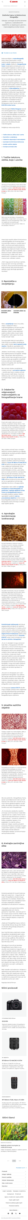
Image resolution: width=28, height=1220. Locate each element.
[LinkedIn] (12, 1213)
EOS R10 (21, 635)
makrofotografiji (18, 58)
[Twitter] (16, 1213)
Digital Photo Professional (10, 633)
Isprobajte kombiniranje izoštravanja (13, 142)
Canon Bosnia (13, 1210)
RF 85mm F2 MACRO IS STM (12, 1060)
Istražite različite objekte (10, 144)
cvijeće (8, 64)
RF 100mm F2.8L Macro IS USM (13, 1100)
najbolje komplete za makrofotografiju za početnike (13, 488)
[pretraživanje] (2, 2)
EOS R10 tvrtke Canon (8, 105)
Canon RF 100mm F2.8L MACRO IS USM (13, 436)
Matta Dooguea (16, 109)
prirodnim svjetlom (19, 370)
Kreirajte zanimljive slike (10, 146)
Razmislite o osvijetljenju (10, 137)
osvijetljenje (9, 324)
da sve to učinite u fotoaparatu (11, 639)
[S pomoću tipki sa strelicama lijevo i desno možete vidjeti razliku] (14, 299)
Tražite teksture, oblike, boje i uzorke (13, 134)
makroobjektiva (14, 88)
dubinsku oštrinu (6, 561)
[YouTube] (19, 1213)
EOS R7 (4, 637)
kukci (3, 64)
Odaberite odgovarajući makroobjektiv (14, 139)
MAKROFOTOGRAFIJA (14, 12)
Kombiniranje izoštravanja (10, 624)
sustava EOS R (15, 687)
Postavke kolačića (14, 1206)
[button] (8, 1161)
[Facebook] (8, 1213)
